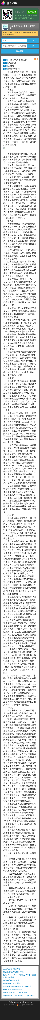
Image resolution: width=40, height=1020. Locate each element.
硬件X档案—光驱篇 (11, 980)
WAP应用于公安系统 (11, 983)
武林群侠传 (7, 995)
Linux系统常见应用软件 (12, 989)
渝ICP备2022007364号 (10, 1005)
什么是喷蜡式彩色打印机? (13, 972)
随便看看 (20, 51)
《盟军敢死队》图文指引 (24, 995)
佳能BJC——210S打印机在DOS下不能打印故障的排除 (19, 976)
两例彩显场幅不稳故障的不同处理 (17, 986)
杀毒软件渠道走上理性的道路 (15, 992)
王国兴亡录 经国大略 (11, 969)
